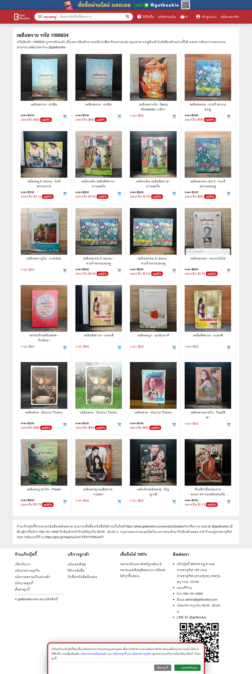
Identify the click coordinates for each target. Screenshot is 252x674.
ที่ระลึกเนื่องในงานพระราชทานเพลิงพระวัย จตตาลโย (208, 494)
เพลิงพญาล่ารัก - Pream (44, 489)
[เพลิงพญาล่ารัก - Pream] (44, 463)
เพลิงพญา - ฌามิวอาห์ (153, 335)
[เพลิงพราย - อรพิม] (44, 78)
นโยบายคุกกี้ (24, 583)
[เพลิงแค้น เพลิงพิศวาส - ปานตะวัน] (98, 155)
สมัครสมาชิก (229, 16)
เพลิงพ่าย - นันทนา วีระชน (44, 412)
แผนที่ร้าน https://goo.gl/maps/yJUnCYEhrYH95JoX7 (66, 537)
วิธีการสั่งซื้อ (76, 570)
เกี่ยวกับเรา (23, 564)
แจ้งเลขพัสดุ (77, 564)
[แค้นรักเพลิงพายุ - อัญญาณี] (153, 463)
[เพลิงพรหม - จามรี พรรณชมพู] (208, 78)
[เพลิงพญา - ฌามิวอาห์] (153, 309)
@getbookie (197, 617)
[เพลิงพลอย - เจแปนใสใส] (208, 232)
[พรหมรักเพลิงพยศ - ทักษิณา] (44, 309)
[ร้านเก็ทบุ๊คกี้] (22, 17)
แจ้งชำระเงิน (167, 16)
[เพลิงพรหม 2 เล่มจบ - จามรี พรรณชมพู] (98, 232)
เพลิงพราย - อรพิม (44, 104)
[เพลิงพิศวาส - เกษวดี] (98, 309)
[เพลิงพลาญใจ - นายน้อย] (44, 232)
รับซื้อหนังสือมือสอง (82, 576)
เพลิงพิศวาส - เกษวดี (99, 335)
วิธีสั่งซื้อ (145, 16)
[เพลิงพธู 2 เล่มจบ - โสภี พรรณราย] (44, 155)
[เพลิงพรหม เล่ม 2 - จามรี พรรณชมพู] (208, 155)
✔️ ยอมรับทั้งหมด (187, 667)
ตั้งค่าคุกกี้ (22, 589)
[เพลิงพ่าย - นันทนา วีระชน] (44, 386)
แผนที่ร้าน (184, 587)
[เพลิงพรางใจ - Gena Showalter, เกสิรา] (153, 78)
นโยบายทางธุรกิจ (27, 570)
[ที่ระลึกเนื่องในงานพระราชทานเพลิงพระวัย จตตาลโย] (208, 463)
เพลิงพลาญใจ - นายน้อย (43, 258)
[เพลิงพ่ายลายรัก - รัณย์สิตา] (208, 386)
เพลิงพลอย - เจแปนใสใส (208, 258)
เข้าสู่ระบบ (206, 16)
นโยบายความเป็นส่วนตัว (32, 576)
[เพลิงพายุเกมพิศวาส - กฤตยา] (98, 463)
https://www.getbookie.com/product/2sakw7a (156, 526)
